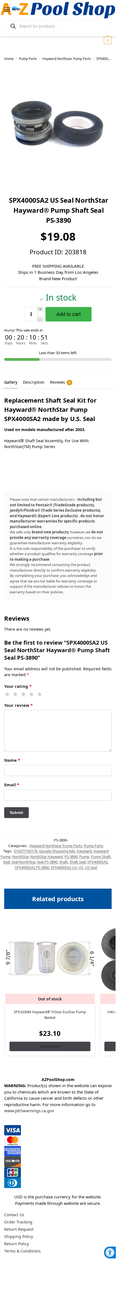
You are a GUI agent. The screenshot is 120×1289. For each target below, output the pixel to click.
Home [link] (9, 58)
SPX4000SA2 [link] (97, 861)
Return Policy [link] (16, 1243)
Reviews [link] (60, 382)
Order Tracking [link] (18, 1222)
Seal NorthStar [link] (23, 861)
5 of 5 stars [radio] (40, 694)
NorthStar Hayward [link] (46, 856)
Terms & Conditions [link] (22, 1251)
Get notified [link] (50, 1046)
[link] (110, 1252)
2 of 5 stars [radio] (15, 694)
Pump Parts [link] (28, 58)
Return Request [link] (18, 1229)
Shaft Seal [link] (77, 861)
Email (11, 784)
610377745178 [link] (25, 850)
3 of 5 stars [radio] (23, 694)
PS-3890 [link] (71, 856)
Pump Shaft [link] (101, 856)
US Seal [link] (91, 867)
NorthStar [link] (20, 856)
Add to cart (68, 314)
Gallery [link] (10, 382)
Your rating (18, 686)
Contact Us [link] (14, 1214)
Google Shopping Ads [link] (57, 850)
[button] (107, 40)
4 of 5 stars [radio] (31, 694)
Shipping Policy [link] (18, 1236)
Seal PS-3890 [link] (47, 861)
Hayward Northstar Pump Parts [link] (66, 58)
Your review (18, 705)
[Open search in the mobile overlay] (58, 26)
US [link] (80, 867)
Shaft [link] (63, 861)
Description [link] (33, 382)
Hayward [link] (84, 850)
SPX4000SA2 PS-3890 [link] (32, 867)
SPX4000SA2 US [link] (64, 867)
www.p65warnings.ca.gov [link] (29, 1110)
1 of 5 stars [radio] (7, 694)
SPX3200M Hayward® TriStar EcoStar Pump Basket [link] (50, 1014)
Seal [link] (6, 861)
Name (12, 760)
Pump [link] (84, 856)
